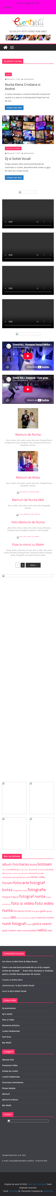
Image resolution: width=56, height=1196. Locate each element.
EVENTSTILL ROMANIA (13, 148)
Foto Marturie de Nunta (28, 522)
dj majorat (41, 870)
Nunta (8, 74)
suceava (32, 930)
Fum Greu (6, 1036)
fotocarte (35, 440)
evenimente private (36, 873)
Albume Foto (8, 1059)
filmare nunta (25, 877)
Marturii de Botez (28, 477)
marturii (32, 445)
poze (4, 930)
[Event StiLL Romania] (5, 47)
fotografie (24, 445)
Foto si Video (8, 1019)
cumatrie (11, 869)
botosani (21, 550)
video (49, 930)
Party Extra (17, 979)
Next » (33, 565)
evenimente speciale (10, 877)
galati (43, 911)
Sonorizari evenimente (12, 1082)
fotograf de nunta (12, 442)
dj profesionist (23, 873)
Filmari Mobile (8, 1088)
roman (12, 930)
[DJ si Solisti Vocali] (28, 129)
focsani (29, 550)
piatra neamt (34, 555)
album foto (11, 528)
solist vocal (22, 930)
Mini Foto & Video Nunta (25, 961)
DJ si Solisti (7, 1014)
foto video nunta (24, 440)
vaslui (42, 555)
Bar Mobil (6, 1042)
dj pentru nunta (11, 873)
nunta (50, 917)
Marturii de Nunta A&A (28, 500)
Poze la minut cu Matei (28, 544)
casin (4, 870)
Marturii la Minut (10, 1099)
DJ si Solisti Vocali (18, 158)
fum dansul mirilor (22, 911)
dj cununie (33, 869)
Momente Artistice (10, 1025)
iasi (26, 555)
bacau (8, 550)
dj (17, 869)
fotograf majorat (37, 552)
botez (14, 550)
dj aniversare (23, 870)
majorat (33, 918)
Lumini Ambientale (11, 1031)
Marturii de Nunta (28, 434)
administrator (29, 79)
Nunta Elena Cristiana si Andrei (22, 86)
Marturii (6, 1094)
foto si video (11, 440)
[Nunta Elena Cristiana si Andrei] (28, 68)
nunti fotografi (42, 530)
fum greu (35, 911)
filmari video (38, 877)
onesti (29, 924)
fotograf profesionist (41, 442)
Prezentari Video (10, 1065)
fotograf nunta (26, 442)
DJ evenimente (9, 1008)
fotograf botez (46, 440)
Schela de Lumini (10, 1071)
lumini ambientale (23, 918)
